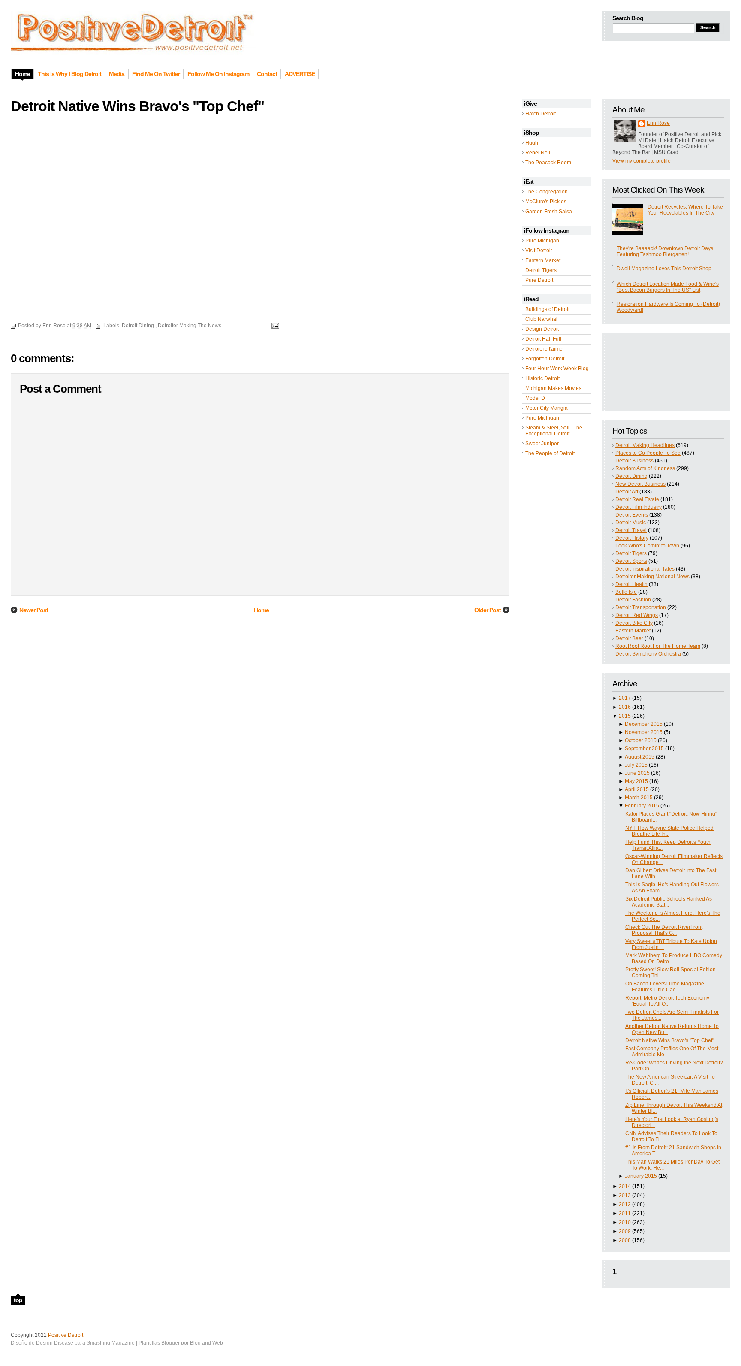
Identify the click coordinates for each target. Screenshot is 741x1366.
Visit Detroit (538, 251)
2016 (625, 707)
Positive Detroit (65, 1335)
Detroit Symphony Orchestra (648, 654)
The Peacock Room (548, 163)
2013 (625, 1195)
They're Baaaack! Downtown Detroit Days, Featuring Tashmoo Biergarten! (665, 251)
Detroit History (631, 538)
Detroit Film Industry (638, 507)
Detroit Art (626, 492)
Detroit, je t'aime (544, 349)
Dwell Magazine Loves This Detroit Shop (664, 269)
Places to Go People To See (648, 453)
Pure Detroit (539, 280)
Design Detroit (542, 329)
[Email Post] (274, 326)
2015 (625, 716)
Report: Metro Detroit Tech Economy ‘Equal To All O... (667, 1001)
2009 (625, 1231)
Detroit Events (631, 515)
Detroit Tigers (541, 270)
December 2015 (644, 724)
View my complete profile (641, 161)
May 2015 (636, 781)
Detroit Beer (629, 638)
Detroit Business (634, 461)
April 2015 (637, 789)
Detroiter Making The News (189, 326)
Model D (535, 398)
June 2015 (637, 773)
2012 (625, 1204)
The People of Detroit (550, 453)
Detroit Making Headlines (645, 445)
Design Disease (54, 1343)
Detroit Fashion (633, 600)
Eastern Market (542, 260)
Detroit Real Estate (637, 499)
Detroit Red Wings (636, 615)
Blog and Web (206, 1343)
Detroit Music (630, 523)
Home (261, 610)
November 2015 (644, 732)
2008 (625, 1240)
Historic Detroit (542, 378)
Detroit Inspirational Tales (645, 569)
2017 (625, 698)
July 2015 (636, 765)
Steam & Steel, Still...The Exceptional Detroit (553, 431)
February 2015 (642, 806)
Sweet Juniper (542, 444)
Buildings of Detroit (547, 309)
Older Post (487, 610)
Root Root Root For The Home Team (657, 646)
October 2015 (641, 740)
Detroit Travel (631, 530)
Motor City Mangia (546, 408)
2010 (625, 1222)
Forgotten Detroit (544, 359)
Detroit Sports (631, 561)
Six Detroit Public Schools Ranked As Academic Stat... (668, 902)
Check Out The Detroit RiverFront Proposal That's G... (663, 930)
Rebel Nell (537, 153)
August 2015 (639, 757)
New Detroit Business (640, 484)
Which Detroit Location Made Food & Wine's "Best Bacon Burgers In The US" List (668, 287)
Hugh (531, 143)
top (18, 1299)
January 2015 (641, 1176)
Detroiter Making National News (652, 577)
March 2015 (639, 798)
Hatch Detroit (540, 114)
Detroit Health (631, 584)
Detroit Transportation (640, 607)
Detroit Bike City (634, 623)
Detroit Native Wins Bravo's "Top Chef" (669, 1040)
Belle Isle (626, 592)
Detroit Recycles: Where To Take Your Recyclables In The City (685, 210)
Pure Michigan (542, 241)
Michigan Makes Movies (553, 388)
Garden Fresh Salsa (548, 212)
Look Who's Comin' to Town (647, 546)
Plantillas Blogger (159, 1343)
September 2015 (644, 749)
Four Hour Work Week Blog (557, 369)
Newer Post (33, 610)
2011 (625, 1213)
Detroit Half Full (543, 339)
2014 (625, 1186)
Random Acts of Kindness (645, 468)
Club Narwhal (541, 319)
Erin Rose (658, 123)
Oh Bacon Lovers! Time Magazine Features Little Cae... (664, 987)
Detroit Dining (631, 476)
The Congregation (546, 192)
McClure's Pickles (545, 202)
